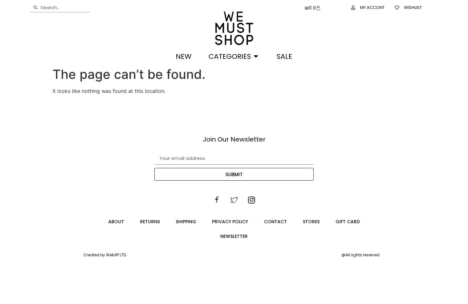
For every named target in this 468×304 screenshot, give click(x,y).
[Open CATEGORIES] (255, 56)
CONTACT (275, 221)
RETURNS (150, 221)
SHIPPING (186, 221)
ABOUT (116, 221)
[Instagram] (251, 200)
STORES (311, 221)
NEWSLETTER (234, 236)
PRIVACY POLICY (230, 221)
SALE (284, 56)
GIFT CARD (348, 221)
